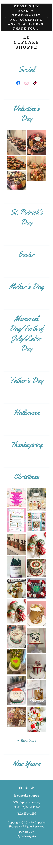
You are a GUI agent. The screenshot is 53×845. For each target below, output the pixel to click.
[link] (26, 43)
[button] (8, 43)
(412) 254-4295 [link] (26, 813)
